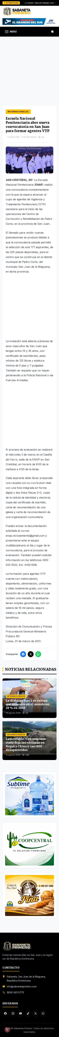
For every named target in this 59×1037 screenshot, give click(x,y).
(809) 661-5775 (15, 992)
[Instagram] (13, 1013)
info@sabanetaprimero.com (22, 986)
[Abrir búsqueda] (52, 32)
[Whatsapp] (43, 1013)
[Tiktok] (28, 1013)
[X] (31, 654)
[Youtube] (20, 1013)
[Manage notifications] (7, 1029)
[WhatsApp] (38, 654)
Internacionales (18, 111)
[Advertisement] (29, 68)
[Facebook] (23, 654)
